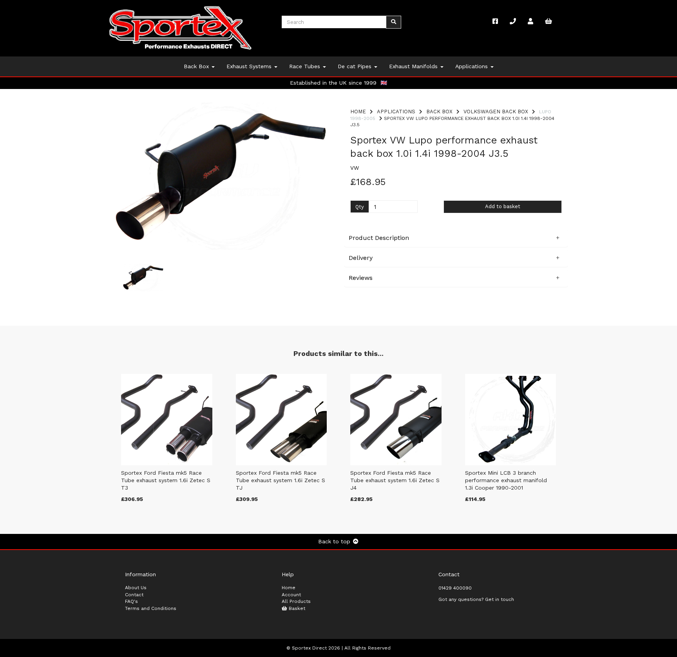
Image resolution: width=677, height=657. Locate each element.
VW (354, 168)
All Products (296, 601)
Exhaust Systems (249, 66)
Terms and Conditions (150, 608)
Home (358, 111)
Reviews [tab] (361, 277)
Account (291, 594)
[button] (135, 213)
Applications (472, 66)
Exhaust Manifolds (414, 66)
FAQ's (131, 601)
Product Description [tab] (379, 237)
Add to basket (502, 206)
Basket (296, 608)
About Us (136, 587)
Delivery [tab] (361, 257)
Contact (134, 594)
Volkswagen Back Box (495, 111)
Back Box (197, 66)
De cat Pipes (355, 66)
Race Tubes (305, 66)
